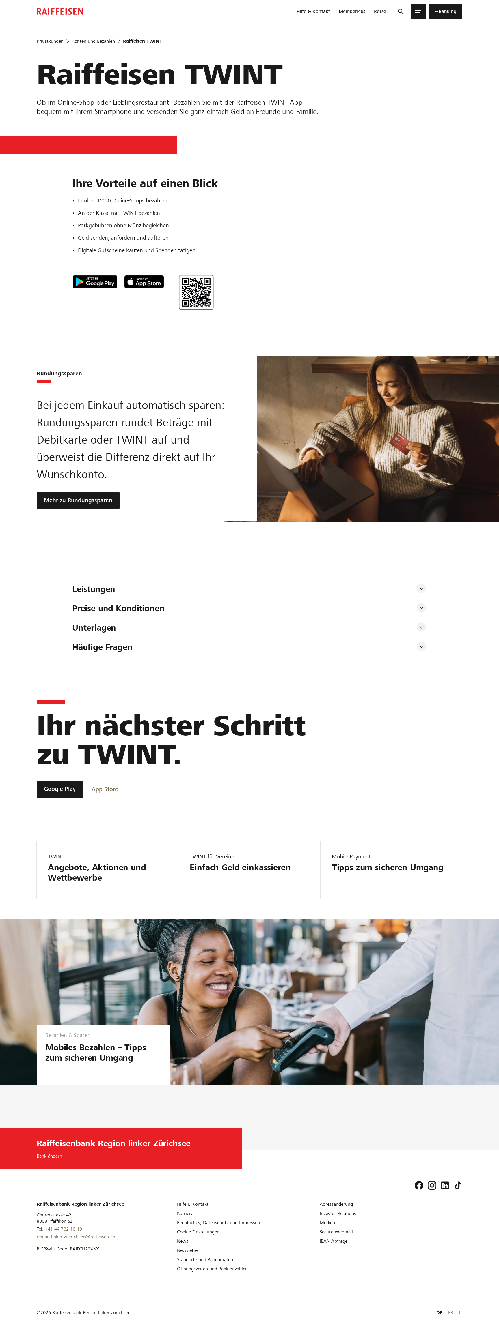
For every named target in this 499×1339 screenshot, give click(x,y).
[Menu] (418, 11)
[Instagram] (432, 1185)
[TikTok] (458, 1185)
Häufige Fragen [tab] (102, 647)
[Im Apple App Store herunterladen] (144, 282)
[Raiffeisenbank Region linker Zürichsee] (59, 11)
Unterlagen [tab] (94, 628)
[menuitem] (313, 11)
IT (460, 1312)
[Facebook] (419, 1185)
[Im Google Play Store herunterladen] (95, 282)
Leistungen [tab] (94, 589)
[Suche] (400, 11)
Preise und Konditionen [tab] (118, 608)
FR (450, 1312)
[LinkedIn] (445, 1185)
